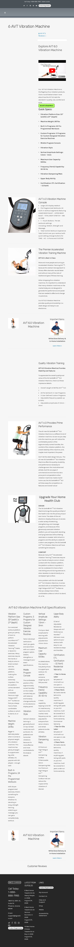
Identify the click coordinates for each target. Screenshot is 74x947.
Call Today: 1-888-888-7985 (32, 1)
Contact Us (43, 896)
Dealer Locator (46, 1)
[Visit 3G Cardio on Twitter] (24, 5)
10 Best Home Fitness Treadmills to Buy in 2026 (29, 930)
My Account (43, 892)
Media (41, 910)
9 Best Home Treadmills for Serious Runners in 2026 (29, 912)
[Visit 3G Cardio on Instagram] (30, 5)
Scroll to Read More (46, 105)
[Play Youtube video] (52, 70)
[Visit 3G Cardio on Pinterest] (34, 5)
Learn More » (57, 346)
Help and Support (42, 901)
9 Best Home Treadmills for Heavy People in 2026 (29, 894)
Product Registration (44, 5)
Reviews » (42, 36)
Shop (41, 906)
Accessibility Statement (43, 914)
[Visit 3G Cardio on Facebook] (27, 5)
